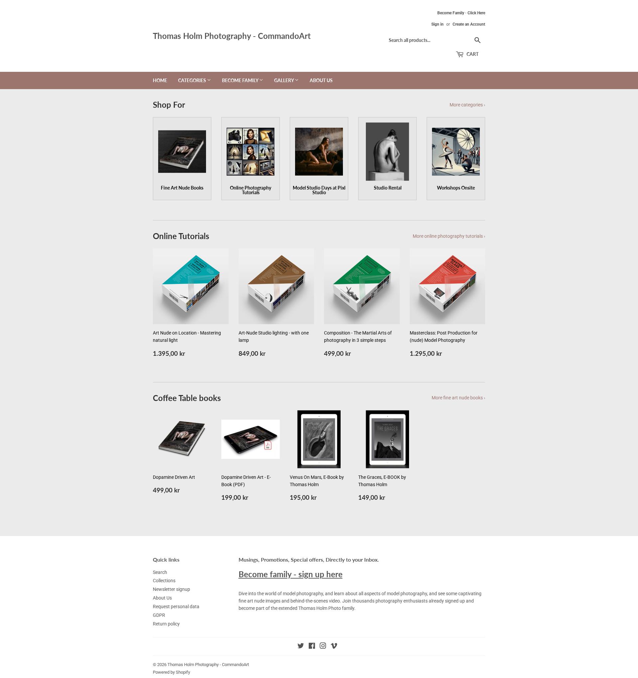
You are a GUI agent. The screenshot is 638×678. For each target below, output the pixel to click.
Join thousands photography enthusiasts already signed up (403, 601)
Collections (164, 580)
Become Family (240, 80)
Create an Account (469, 24)
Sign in (437, 24)
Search (160, 572)
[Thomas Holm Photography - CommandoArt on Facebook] (311, 646)
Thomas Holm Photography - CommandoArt (232, 36)
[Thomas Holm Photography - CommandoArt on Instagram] (323, 646)
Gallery (284, 80)
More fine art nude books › (458, 397)
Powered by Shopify (171, 672)
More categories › (467, 104)
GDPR (159, 615)
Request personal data (176, 606)
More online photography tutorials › (449, 236)
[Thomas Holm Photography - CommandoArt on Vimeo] (334, 646)
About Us (321, 80)
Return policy (166, 623)
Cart (472, 54)
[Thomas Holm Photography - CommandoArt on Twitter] (300, 646)
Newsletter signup (171, 589)
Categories (192, 80)
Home (160, 80)
